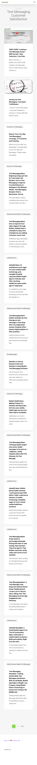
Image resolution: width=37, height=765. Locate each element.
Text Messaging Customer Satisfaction (18, 81)
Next (22, 726)
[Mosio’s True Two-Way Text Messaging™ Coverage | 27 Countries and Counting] (18, 142)
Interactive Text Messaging (14, 127)
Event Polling (10, 30)
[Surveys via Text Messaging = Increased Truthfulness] (18, 100)
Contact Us (7, 749)
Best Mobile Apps (12, 354)
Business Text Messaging (14, 166)
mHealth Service (11, 258)
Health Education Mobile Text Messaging (18, 214)
